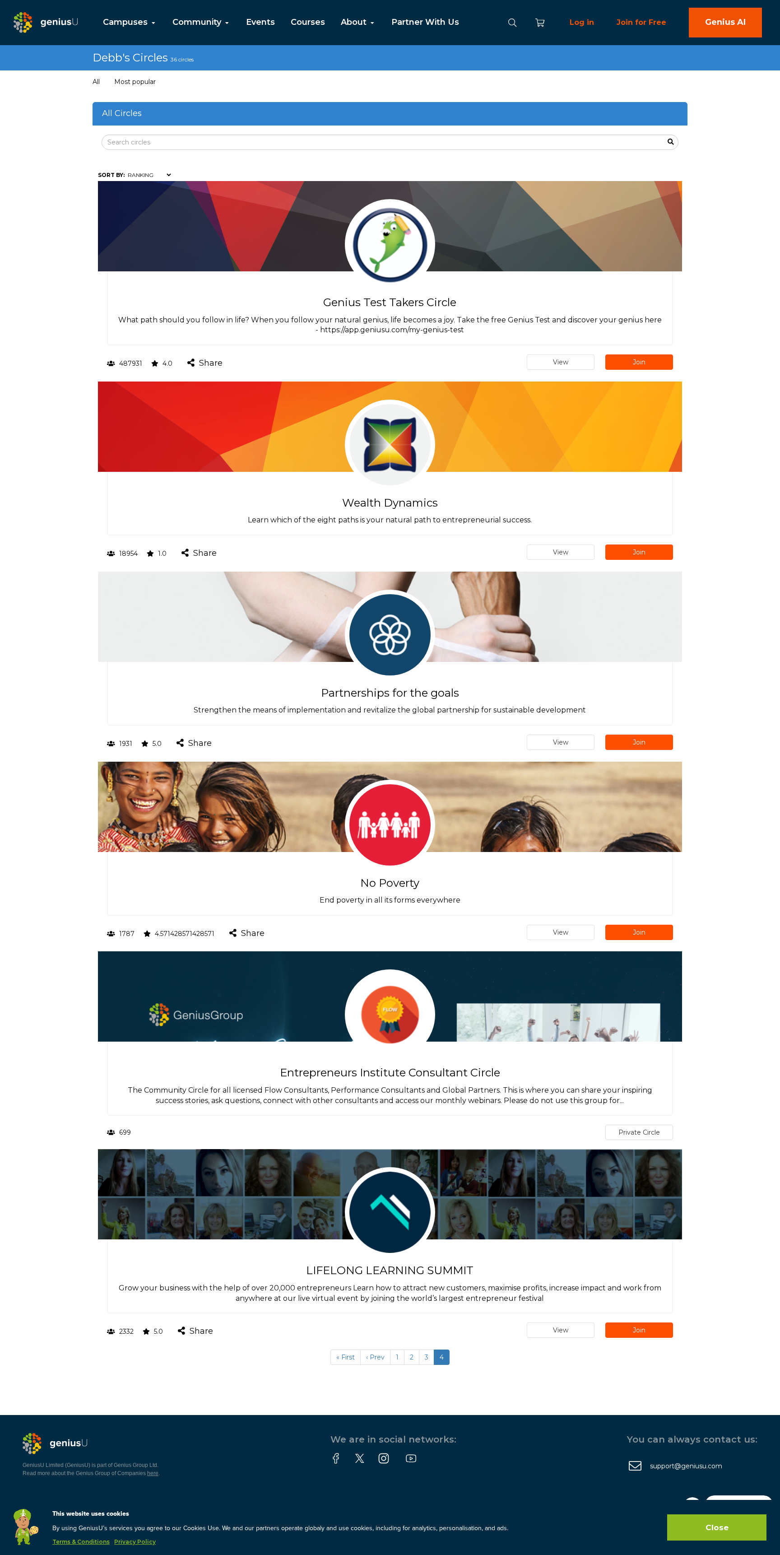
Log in (582, 22)
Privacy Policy (135, 1541)
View (560, 362)
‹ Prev (375, 1357)
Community (197, 22)
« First (345, 1357)
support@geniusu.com (686, 1466)
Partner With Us (425, 22)
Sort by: (111, 175)
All (96, 82)
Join (639, 362)
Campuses (126, 22)
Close (717, 1527)
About (355, 22)
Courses (308, 22)
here (152, 1473)
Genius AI (725, 22)
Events (260, 22)
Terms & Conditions (81, 1541)
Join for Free (641, 22)
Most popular (135, 82)
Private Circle (639, 1132)
